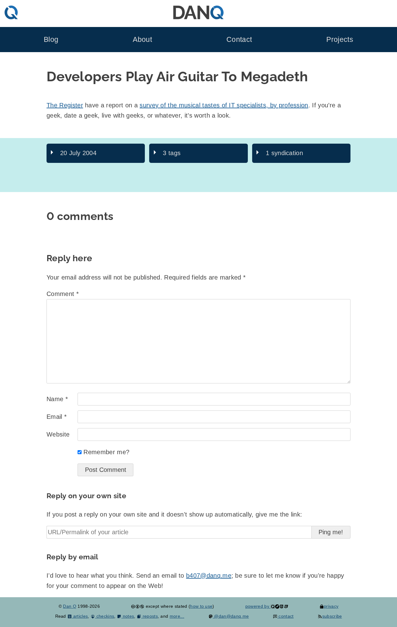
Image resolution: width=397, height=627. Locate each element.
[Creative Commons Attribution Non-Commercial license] (137, 606)
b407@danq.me (208, 575)
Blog (51, 39)
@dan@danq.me (231, 616)
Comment (63, 293)
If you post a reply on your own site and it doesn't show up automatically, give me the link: (174, 514)
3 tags (172, 153)
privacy (331, 606)
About (142, 39)
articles (80, 616)
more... (177, 616)
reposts (149, 616)
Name (57, 399)
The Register (65, 105)
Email (57, 416)
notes (127, 616)
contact (285, 616)
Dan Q (69, 606)
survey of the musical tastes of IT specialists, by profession (224, 105)
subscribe (332, 616)
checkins (104, 616)
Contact (239, 39)
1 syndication (284, 153)
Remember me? (106, 452)
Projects (339, 39)
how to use (201, 606)
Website (58, 434)
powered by (258, 606)
